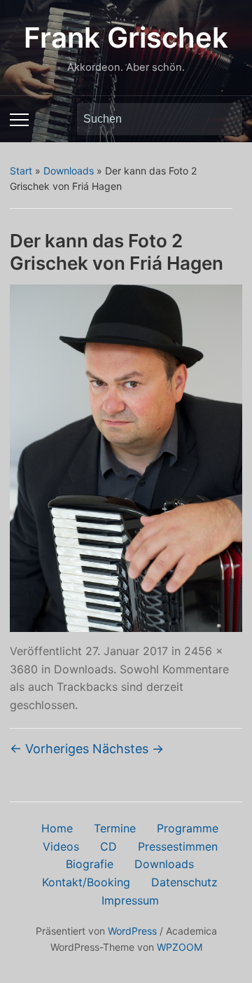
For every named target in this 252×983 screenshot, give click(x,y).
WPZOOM (179, 947)
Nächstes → (128, 748)
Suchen (224, 119)
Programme (187, 828)
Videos (61, 846)
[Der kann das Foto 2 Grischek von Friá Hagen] (125, 457)
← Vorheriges (49, 748)
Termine (115, 828)
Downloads (68, 171)
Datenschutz (184, 882)
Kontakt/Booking (86, 882)
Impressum (130, 900)
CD (108, 846)
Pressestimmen (178, 846)
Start (21, 171)
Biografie (89, 864)
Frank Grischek (126, 37)
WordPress (132, 931)
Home (57, 828)
